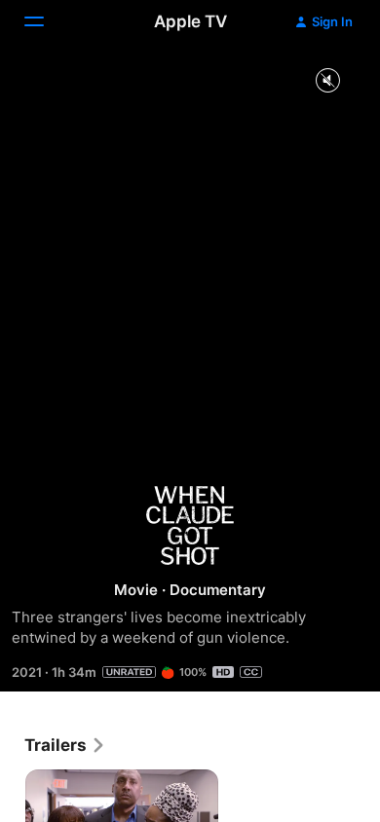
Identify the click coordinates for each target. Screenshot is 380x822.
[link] (65, 745)
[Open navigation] (45, 21)
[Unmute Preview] (327, 81)
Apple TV (190, 21)
